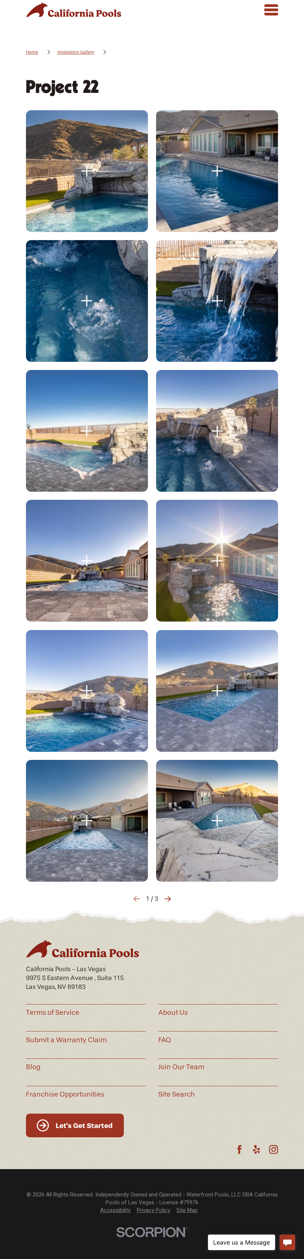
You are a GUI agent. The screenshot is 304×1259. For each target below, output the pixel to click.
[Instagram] (273, 1149)
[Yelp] (256, 1149)
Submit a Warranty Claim (66, 1040)
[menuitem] (115, 1210)
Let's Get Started (84, 1125)
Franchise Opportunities (65, 1094)
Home (32, 52)
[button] (87, 171)
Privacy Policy (153, 1210)
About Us (173, 1013)
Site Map (187, 1210)
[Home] (73, 10)
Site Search (176, 1094)
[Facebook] (239, 1149)
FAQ (164, 1040)
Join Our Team (181, 1067)
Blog (33, 1067)
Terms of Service (52, 1013)
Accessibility (115, 1210)
